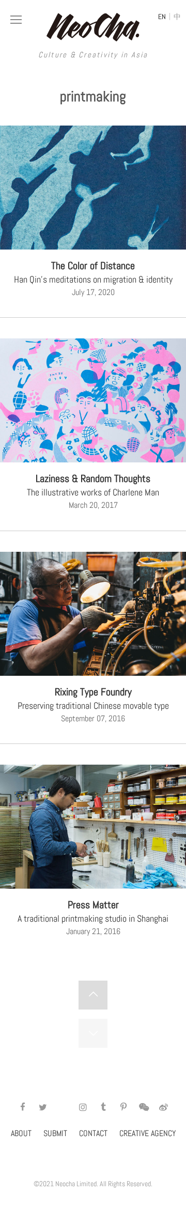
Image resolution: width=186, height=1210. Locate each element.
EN (162, 16)
